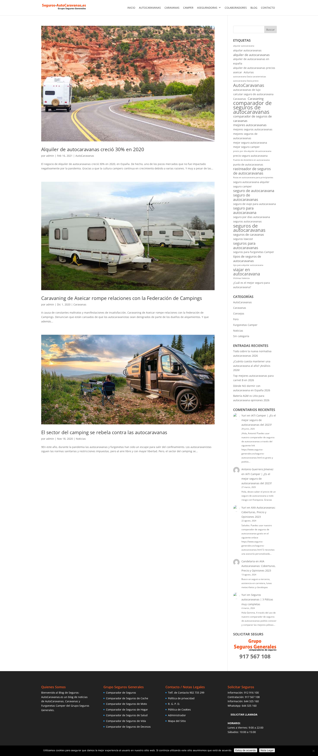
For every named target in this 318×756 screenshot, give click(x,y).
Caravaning (256, 98)
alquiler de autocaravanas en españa (251, 61)
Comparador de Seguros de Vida (126, 721)
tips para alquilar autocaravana (248, 265)
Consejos (238, 313)
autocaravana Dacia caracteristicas (249, 76)
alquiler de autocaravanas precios (254, 68)
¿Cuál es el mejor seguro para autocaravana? (251, 285)
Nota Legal (267, 750)
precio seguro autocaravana (250, 155)
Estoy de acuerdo (245, 750)
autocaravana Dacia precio (246, 81)
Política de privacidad (181, 698)
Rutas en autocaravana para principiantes (253, 177)
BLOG (253, 7)
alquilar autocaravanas (247, 50)
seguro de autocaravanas (245, 197)
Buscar (270, 29)
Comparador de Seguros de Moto (126, 704)
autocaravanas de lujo (246, 90)
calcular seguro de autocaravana (253, 94)
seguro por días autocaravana (251, 217)
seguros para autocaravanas (245, 245)
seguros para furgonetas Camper (253, 252)
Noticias (81, 438)
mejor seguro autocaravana (250, 142)
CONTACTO (268, 7)
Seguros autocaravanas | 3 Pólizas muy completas (257, 599)
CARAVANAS (172, 7)
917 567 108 (252, 697)
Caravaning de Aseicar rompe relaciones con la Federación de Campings (121, 298)
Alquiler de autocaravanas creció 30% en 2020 (92, 149)
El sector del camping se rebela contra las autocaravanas (104, 432)
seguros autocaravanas (247, 221)
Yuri (243, 415)
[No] (313, 751)
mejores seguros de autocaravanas (245, 136)
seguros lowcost (243, 239)
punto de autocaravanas (248, 164)
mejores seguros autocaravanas (252, 129)
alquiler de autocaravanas (251, 55)
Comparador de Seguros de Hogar (127, 709)
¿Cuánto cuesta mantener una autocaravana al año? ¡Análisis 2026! (251, 366)
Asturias (249, 72)
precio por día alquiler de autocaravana (252, 151)
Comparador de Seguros (121, 692)
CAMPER (188, 7)
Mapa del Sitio (177, 721)
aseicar (237, 72)
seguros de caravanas (248, 234)
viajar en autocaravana (246, 272)
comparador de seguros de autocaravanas (252, 107)
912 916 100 (251, 692)
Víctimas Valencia (241, 278)
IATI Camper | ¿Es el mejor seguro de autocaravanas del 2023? (258, 420)
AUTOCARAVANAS (150, 7)
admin (50, 155)
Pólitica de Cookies (179, 709)
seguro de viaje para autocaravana (254, 204)
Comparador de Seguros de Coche (127, 698)
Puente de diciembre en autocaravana (251, 160)
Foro (236, 319)
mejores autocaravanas (249, 125)
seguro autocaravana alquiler (251, 182)
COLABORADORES (236, 7)
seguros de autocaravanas (249, 228)
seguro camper (242, 186)
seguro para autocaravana (244, 210)
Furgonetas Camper (245, 325)
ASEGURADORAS (207, 7)
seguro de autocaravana (253, 191)
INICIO (131, 7)
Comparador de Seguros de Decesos (128, 726)
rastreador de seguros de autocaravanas (252, 171)
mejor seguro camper (246, 147)
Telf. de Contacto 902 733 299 (186, 692)
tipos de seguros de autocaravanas (247, 258)
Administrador (177, 715)
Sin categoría (241, 336)
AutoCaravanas (84, 155)
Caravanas (79, 304)
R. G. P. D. (174, 704)
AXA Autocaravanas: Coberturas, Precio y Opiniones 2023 (258, 512)
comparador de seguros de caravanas (252, 118)
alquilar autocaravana (243, 46)
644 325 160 (251, 701)
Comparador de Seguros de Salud (127, 715)
